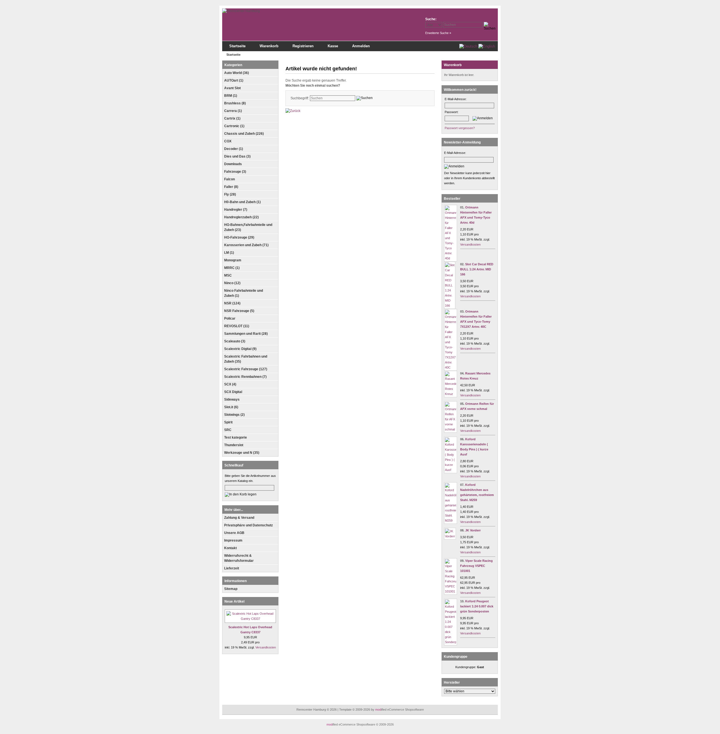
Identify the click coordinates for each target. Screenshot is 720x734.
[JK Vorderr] (450, 536)
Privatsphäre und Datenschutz (248, 525)
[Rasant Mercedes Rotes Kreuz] (450, 394)
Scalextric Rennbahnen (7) (245, 377)
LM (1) (229, 253)
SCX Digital (233, 392)
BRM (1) (230, 96)
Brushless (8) (235, 103)
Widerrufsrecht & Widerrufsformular (239, 558)
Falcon (229, 179)
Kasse (333, 46)
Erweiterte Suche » (438, 33)
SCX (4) (230, 384)
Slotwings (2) (234, 415)
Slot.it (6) (231, 407)
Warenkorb (269, 46)
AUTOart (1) (233, 80)
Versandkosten (265, 647)
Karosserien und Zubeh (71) (246, 245)
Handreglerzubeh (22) (241, 217)
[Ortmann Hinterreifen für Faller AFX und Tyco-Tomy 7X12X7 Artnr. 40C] (450, 367)
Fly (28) (230, 194)
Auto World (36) (236, 73)
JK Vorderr (473, 530)
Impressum (233, 540)
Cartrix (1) (232, 118)
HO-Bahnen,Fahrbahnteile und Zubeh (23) (248, 227)
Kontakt (230, 548)
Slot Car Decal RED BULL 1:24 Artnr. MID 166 (476, 269)
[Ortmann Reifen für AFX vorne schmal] (450, 429)
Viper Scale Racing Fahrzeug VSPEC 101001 (476, 566)
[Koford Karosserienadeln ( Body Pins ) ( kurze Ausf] (450, 470)
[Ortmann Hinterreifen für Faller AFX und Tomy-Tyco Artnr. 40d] (450, 258)
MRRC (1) (232, 268)
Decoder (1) (233, 149)
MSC (228, 275)
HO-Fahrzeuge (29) (239, 237)
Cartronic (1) (234, 126)
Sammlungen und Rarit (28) (246, 334)
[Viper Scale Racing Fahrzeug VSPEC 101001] (450, 591)
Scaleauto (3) (234, 341)
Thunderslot (233, 445)
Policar (229, 318)
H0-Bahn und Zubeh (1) (242, 202)
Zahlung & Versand (239, 518)
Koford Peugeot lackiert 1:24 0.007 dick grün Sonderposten (476, 606)
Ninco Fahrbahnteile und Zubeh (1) (243, 293)
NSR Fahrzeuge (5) (239, 311)
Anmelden (361, 46)
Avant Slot (232, 88)
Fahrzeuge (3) (235, 172)
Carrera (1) (233, 111)
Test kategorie (235, 437)
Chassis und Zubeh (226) (244, 134)
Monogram (232, 260)
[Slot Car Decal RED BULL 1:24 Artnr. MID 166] (449, 305)
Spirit (228, 422)
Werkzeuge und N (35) (241, 453)
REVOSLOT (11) (236, 326)
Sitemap (230, 589)
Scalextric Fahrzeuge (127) (245, 369)
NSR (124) (232, 303)
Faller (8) (231, 187)
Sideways (232, 399)
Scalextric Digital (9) (240, 349)
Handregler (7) (235, 210)
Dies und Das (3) (237, 156)
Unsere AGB (234, 533)
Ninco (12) (232, 283)
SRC (227, 430)
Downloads (233, 164)
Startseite (237, 46)
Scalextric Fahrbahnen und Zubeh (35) (245, 358)
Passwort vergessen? (460, 128)
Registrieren (303, 46)
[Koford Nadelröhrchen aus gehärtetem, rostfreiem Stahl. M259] (450, 520)
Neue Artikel (234, 601)
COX (227, 141)
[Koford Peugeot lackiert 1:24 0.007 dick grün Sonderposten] (450, 642)
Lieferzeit (231, 568)
